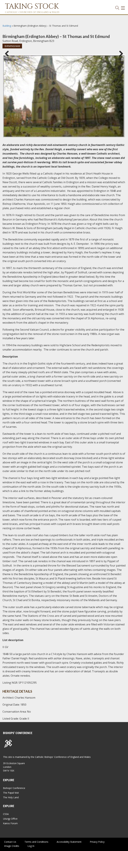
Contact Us (10, 841)
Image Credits (11, 846)
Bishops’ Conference (14, 788)
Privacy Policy (97, 841)
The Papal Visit (11, 792)
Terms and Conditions (36, 841)
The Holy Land (11, 797)
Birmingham (12, 46)
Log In (31, 846)
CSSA (6, 814)
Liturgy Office (10, 818)
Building (6, 25)
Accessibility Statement (69, 841)
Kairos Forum (10, 823)
